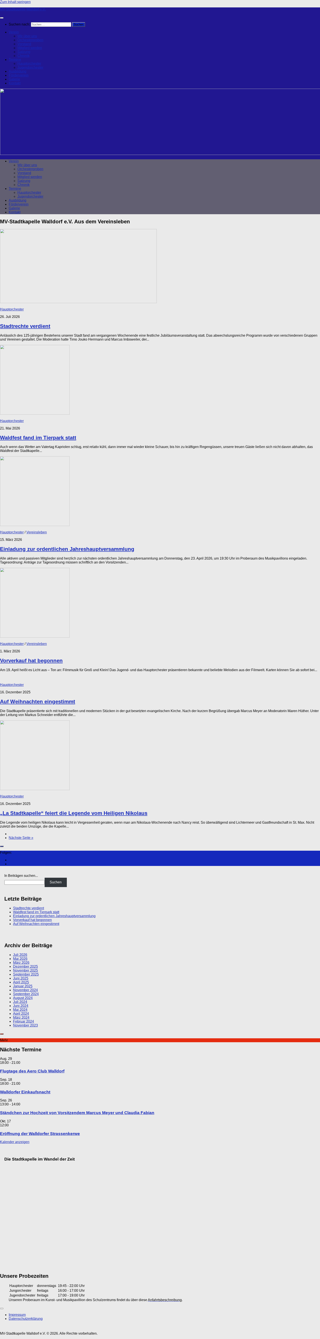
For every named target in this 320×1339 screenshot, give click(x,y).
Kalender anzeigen (14, 1142)
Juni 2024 (20, 1006)
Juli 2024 (20, 1002)
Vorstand (24, 44)
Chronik (23, 56)
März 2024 (21, 1017)
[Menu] (1, 18)
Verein (14, 32)
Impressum (17, 1315)
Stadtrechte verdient (25, 326)
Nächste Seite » (21, 838)
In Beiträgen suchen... (21, 875)
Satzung (23, 52)
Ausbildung (17, 71)
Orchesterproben (30, 40)
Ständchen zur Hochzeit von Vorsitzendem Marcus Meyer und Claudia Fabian (77, 1112)
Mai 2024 (20, 1009)
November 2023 (25, 1025)
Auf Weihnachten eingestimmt (37, 701)
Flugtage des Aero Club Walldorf (32, 1071)
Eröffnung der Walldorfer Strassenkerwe (40, 1133)
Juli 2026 (20, 955)
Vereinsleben (36, 532)
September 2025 (26, 974)
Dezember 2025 (25, 966)
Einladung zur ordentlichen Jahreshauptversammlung (67, 549)
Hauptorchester (29, 63)
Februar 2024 (23, 1021)
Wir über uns (27, 36)
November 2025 (25, 970)
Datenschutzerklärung (26, 1318)
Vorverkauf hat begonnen (31, 661)
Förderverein (19, 75)
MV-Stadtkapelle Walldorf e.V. (23, 9)
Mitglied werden (29, 48)
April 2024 (21, 1013)
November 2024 (25, 990)
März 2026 (21, 962)
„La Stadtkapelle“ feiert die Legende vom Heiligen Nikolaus (73, 813)
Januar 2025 (22, 986)
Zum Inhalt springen (15, 2)
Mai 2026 (20, 959)
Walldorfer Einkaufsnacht (25, 1092)
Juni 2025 (20, 978)
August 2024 (23, 998)
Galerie (14, 79)
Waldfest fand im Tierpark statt (38, 438)
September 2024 (26, 994)
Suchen (56, 882)
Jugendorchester (30, 67)
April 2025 (21, 982)
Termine (15, 59)
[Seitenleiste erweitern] (1, 846)
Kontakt (14, 83)
